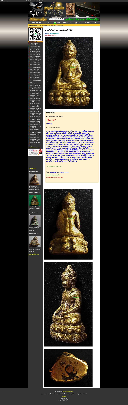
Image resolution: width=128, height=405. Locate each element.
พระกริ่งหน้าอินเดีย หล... (35, 79)
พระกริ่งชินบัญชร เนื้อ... (35, 61)
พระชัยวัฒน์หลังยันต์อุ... (35, 139)
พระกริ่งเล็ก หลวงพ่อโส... (35, 87)
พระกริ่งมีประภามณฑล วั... (36, 74)
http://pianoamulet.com (68, 391)
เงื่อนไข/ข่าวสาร (45, 0)
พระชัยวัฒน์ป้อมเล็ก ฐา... (35, 131)
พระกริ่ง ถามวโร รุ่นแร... (35, 53)
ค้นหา (31, 0)
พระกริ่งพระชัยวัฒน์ (43, 25)
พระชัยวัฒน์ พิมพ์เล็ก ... (35, 100)
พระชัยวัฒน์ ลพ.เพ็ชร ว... (35, 106)
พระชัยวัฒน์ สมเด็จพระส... (35, 108)
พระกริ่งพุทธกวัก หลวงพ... (35, 72)
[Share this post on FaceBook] (47, 33)
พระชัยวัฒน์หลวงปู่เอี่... (35, 137)
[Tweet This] (54, 33)
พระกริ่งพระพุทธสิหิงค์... (35, 69)
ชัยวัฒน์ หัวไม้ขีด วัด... (35, 49)
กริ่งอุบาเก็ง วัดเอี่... (34, 43)
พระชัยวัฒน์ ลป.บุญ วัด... (35, 105)
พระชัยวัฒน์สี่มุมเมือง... (35, 134)
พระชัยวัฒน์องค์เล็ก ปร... (35, 140)
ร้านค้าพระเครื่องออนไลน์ (46, 394)
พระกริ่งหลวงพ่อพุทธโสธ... (35, 80)
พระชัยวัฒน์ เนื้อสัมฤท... (35, 119)
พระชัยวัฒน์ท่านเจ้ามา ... (35, 124)
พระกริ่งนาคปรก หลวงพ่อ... (36, 67)
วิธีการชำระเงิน (37, 0)
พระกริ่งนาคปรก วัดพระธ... (36, 66)
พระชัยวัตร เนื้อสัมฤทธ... (35, 144)
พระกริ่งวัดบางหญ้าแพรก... (35, 75)
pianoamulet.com (33, 25)
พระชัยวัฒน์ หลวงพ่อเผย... (35, 116)
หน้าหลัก (27, 0)
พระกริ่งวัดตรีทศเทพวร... (35, 44)
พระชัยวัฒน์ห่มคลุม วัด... (35, 136)
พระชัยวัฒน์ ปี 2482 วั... (35, 96)
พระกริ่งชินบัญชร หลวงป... (35, 59)
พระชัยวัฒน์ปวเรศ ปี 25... (35, 129)
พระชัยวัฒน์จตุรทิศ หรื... (35, 123)
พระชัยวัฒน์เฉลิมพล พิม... (35, 142)
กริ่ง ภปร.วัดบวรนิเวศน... (35, 46)
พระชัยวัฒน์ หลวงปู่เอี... (35, 111)
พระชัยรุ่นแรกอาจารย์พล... (36, 88)
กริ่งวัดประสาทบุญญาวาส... (36, 48)
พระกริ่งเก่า (32, 82)
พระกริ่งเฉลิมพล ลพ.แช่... (35, 83)
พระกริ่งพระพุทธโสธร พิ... (35, 70)
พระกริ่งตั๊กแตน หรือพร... (35, 64)
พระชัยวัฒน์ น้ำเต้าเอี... (35, 93)
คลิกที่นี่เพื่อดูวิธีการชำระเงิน (54, 177)
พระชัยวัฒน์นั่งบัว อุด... (35, 127)
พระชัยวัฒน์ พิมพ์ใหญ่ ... (35, 101)
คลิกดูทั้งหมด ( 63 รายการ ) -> (35, 147)
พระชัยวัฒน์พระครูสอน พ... (36, 132)
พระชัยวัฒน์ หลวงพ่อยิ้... (35, 114)
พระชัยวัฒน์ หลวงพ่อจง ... (35, 113)
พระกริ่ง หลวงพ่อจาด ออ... (35, 56)
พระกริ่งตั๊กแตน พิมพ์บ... (35, 62)
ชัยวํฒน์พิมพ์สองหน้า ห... (35, 51)
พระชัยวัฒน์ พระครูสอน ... (35, 98)
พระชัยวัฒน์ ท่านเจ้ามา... (35, 92)
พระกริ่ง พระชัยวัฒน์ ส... (35, 54)
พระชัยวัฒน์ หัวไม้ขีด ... (35, 118)
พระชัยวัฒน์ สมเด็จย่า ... (35, 109)
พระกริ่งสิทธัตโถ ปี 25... (35, 77)
